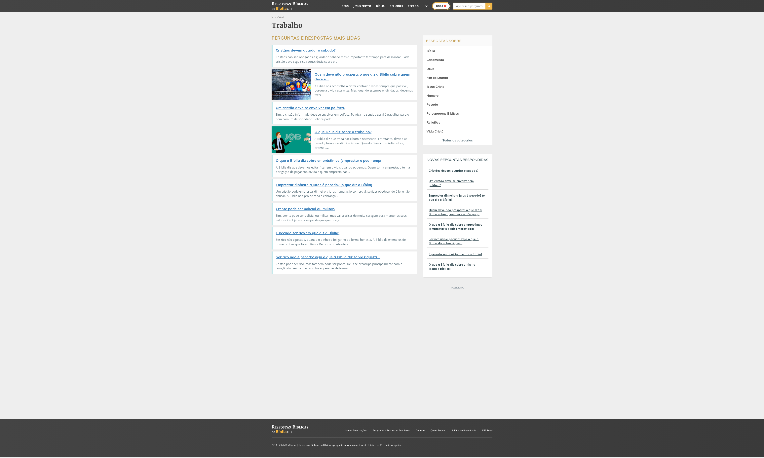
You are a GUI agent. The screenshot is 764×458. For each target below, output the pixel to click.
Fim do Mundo (437, 78)
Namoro (433, 95)
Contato (420, 430)
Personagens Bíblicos (443, 113)
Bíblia (380, 6)
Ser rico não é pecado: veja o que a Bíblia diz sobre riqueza (454, 241)
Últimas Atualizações (355, 430)
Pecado (413, 6)
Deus (345, 6)
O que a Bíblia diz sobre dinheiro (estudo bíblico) (452, 267)
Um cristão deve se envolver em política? (451, 183)
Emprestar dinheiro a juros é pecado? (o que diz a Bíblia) (457, 198)
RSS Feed (487, 430)
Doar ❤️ (441, 6)
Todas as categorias (457, 140)
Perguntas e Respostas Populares (391, 430)
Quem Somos (438, 430)
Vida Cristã (435, 131)
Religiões (396, 6)
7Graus (292, 445)
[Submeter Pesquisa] (488, 6)
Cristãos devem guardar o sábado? (453, 170)
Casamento (435, 60)
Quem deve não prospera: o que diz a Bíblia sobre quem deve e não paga (455, 212)
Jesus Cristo (362, 6)
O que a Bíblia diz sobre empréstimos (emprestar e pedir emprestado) (455, 227)
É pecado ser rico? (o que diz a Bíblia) (455, 254)
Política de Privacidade (463, 430)
